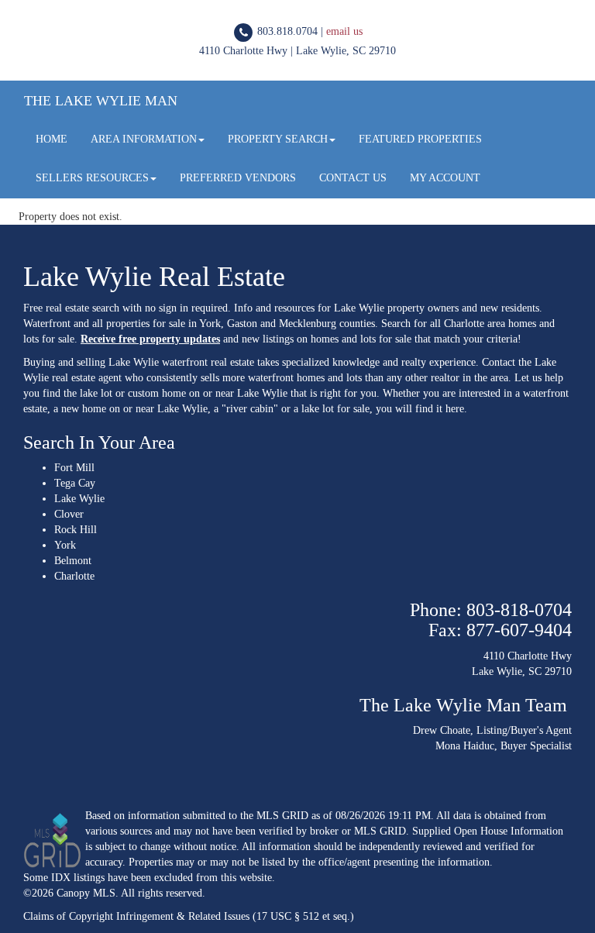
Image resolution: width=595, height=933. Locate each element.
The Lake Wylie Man (100, 100)
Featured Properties (420, 139)
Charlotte (74, 576)
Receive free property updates (150, 339)
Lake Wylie (79, 498)
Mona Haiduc (464, 746)
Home (51, 139)
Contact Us (353, 178)
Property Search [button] (278, 139)
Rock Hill (75, 529)
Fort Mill (74, 467)
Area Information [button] (144, 139)
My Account (445, 178)
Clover (69, 514)
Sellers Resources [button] (92, 178)
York (65, 545)
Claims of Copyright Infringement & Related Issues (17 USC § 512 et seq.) (188, 916)
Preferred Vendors (238, 178)
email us (344, 31)
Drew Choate (441, 730)
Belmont (72, 560)
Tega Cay (74, 483)
